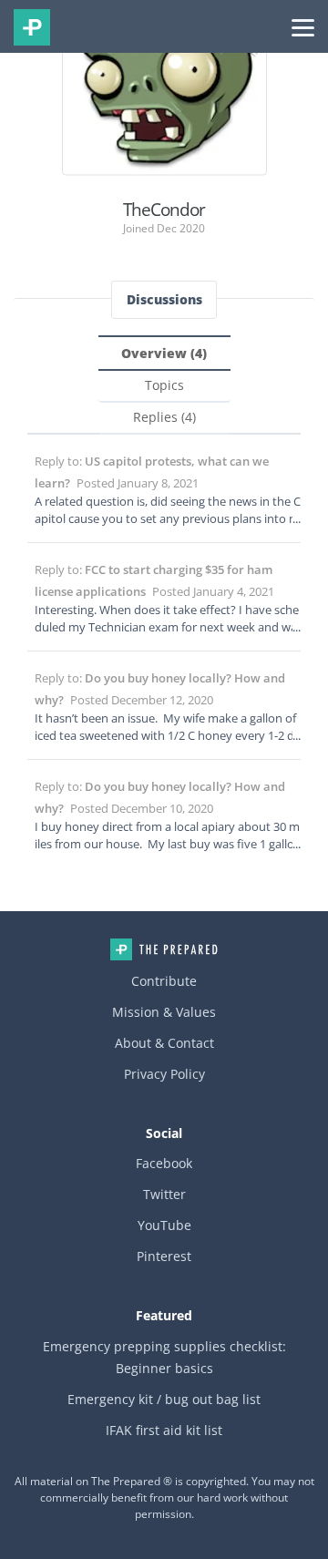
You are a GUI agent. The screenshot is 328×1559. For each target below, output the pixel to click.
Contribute (164, 981)
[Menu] (303, 26)
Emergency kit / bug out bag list (164, 1399)
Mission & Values (164, 1012)
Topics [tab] (164, 385)
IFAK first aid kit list (164, 1430)
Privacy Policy (164, 1073)
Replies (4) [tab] (164, 417)
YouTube (164, 1225)
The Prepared (32, 27)
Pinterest (164, 1256)
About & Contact (164, 1042)
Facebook (164, 1163)
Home (164, 949)
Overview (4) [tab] (164, 353)
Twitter (164, 1194)
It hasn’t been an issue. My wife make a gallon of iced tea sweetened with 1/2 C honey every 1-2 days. (168, 735)
